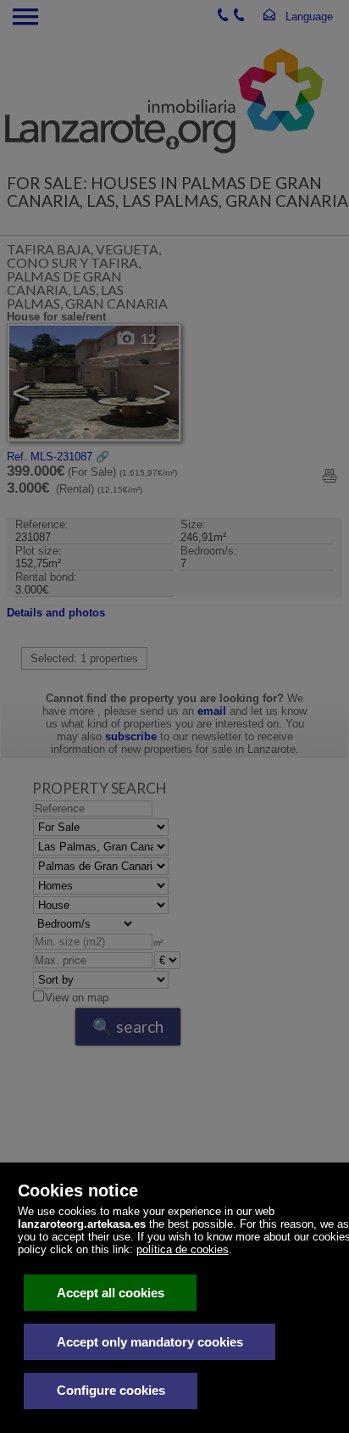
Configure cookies (111, 1390)
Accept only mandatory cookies (150, 1342)
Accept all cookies (110, 1292)
